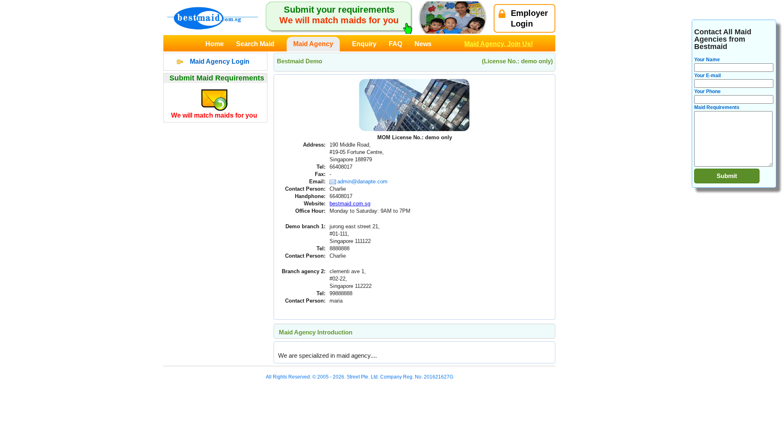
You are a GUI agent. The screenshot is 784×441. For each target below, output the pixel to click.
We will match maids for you (214, 115)
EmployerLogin (529, 18)
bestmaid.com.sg (350, 203)
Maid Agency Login (219, 61)
